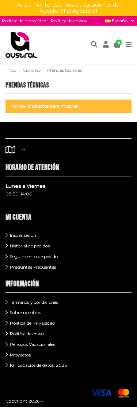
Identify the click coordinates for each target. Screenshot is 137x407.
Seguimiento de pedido (34, 256)
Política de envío (27, 333)
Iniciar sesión (23, 235)
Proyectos (20, 355)
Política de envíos (69, 20)
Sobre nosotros (25, 312)
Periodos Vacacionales (32, 344)
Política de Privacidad (32, 323)
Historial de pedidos (30, 246)
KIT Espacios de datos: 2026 (38, 365)
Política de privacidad (24, 20)
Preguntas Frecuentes (33, 267)
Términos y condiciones (34, 302)
